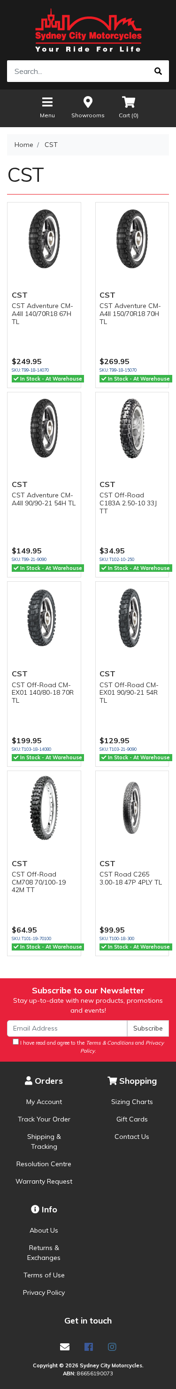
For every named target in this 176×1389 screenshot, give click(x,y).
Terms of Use (44, 1275)
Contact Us (132, 1136)
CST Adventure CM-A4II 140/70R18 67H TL (42, 313)
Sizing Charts (132, 1101)
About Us (44, 1230)
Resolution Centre (43, 1164)
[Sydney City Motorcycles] (88, 30)
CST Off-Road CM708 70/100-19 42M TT (39, 882)
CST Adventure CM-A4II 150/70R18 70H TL (130, 313)
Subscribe (148, 1028)
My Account (44, 1101)
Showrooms (88, 115)
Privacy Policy (44, 1292)
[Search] (158, 71)
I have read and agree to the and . (91, 1047)
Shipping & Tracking (44, 1141)
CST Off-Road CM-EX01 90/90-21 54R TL (129, 693)
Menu (47, 115)
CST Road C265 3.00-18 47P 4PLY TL (130, 878)
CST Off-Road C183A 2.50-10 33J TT (128, 503)
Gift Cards (132, 1119)
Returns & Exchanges (44, 1252)
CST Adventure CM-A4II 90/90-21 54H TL (44, 499)
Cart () (128, 115)
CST (20, 295)
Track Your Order (44, 1119)
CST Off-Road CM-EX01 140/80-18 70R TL (43, 693)
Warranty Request (43, 1181)
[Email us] (64, 1347)
